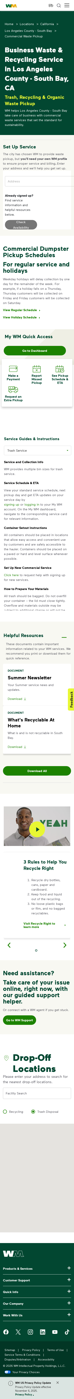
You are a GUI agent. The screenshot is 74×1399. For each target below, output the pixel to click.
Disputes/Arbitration (18, 1359)
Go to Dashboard (34, 351)
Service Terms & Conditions (22, 1354)
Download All (37, 771)
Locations (27, 24)
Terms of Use (55, 1350)
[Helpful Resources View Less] (64, 634)
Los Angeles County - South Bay (28, 30)
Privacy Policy (23, 1394)
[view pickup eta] (51, 5)
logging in (31, 504)
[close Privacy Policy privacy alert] (57, 1382)
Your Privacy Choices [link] (26, 1372)
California (47, 24)
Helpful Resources (23, 635)
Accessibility (46, 1359)
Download (15, 698)
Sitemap (10, 1350)
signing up (11, 504)
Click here (11, 575)
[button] (66, 5)
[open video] (37, 829)
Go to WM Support (19, 1020)
